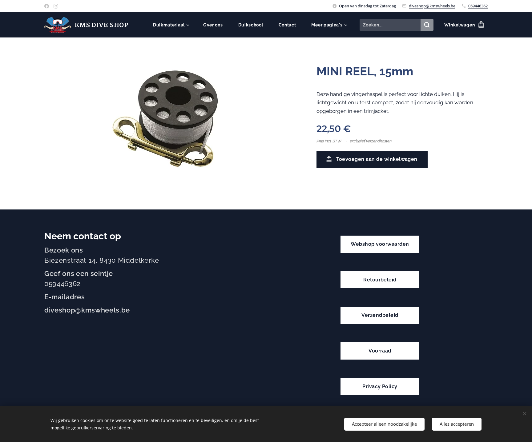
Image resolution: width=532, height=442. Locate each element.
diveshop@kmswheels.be (432, 6)
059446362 (478, 6)
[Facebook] (46, 6)
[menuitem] (173, 25)
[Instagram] (56, 6)
